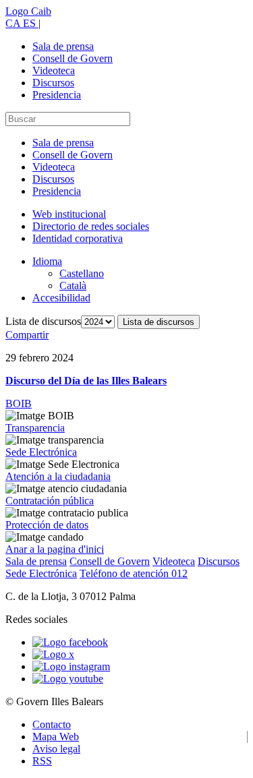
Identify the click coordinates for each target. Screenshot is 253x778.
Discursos (53, 82)
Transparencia (35, 427)
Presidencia (56, 94)
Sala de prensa (63, 46)
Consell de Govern (72, 58)
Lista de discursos (43, 321)
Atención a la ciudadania (58, 476)
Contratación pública (49, 500)
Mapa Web (55, 736)
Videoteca (53, 70)
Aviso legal (56, 748)
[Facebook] (70, 642)
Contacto (51, 724)
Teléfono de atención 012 (134, 573)
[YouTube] (67, 678)
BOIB (18, 403)
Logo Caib (28, 11)
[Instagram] (71, 666)
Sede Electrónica (41, 452)
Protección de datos (46, 525)
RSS (42, 761)
